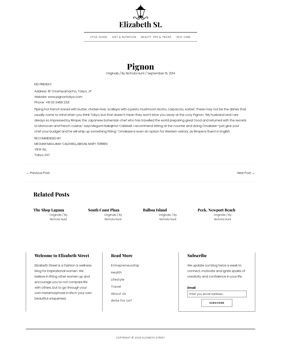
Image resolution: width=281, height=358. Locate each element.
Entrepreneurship (125, 265)
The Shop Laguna (48, 209)
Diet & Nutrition (124, 37)
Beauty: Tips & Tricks (156, 37)
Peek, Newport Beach (216, 209)
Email (191, 288)
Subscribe (216, 302)
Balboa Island (155, 209)
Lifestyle (117, 279)
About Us (118, 293)
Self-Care (183, 37)
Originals (112, 73)
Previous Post (38, 173)
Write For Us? (121, 300)
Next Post (246, 173)
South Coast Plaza (103, 209)
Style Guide (98, 37)
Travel (116, 286)
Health (116, 272)
